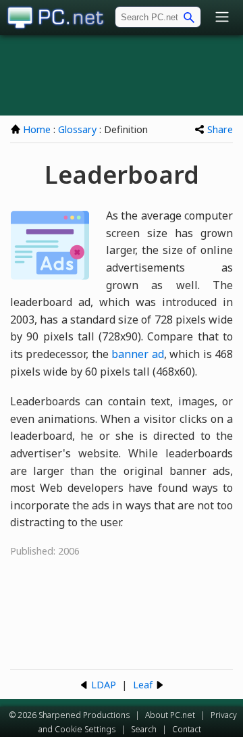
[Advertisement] (121, 75)
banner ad (137, 354)
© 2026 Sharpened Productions (69, 715)
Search (144, 729)
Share (220, 129)
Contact (186, 729)
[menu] (222, 18)
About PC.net (170, 715)
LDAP (103, 684)
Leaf (143, 684)
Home (37, 129)
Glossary (77, 129)
